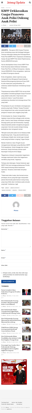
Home (2, 7)
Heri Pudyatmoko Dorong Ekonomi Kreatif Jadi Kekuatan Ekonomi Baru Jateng (11, 320)
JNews (7, 407)
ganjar (7, 187)
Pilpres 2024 (22, 190)
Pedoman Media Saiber (7, 404)
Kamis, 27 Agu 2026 (13, 295)
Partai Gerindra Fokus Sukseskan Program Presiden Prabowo (10, 291)
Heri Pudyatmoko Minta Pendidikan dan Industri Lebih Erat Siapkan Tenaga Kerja (11, 338)
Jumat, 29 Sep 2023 (14, 25)
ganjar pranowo (15, 187)
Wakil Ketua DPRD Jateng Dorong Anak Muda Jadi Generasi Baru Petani (9, 329)
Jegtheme (9, 409)
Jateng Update (16, 2)
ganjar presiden (6, 190)
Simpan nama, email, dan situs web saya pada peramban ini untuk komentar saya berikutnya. (15, 274)
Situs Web (4, 265)
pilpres (15, 190)
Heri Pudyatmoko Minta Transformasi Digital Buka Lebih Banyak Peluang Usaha (10, 311)
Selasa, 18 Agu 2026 (13, 352)
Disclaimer (19, 404)
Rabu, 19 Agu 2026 (13, 306)
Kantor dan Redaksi (17, 402)
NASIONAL (8, 7)
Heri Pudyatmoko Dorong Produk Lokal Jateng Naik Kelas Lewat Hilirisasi (9, 302)
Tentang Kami (5, 402)
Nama (3, 250)
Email (3, 258)
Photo (4, 25)
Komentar (4, 229)
